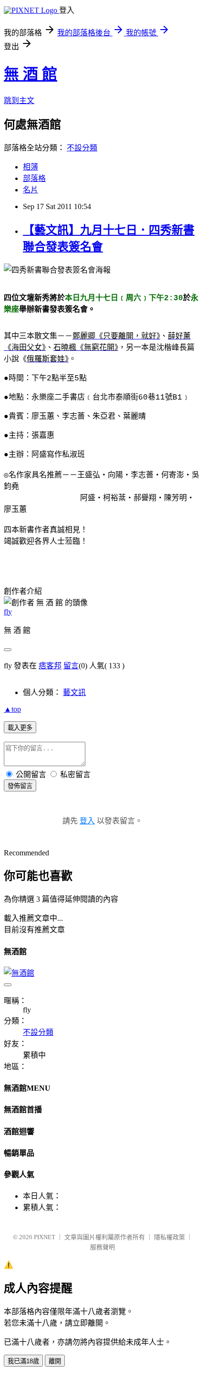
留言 (71, 666)
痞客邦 (50, 666)
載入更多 (20, 727)
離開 (55, 1361)
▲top (12, 709)
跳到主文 (19, 100)
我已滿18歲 (23, 1361)
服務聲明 (102, 1247)
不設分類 (82, 148)
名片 (30, 190)
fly (8, 612)
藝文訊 (74, 692)
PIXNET (44, 1237)
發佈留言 (20, 786)
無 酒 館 (30, 74)
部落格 (34, 178)
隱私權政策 (169, 1237)
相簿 (30, 167)
